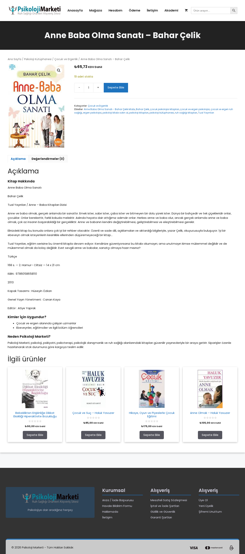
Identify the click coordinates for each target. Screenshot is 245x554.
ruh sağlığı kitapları (186, 112)
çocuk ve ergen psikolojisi (195, 109)
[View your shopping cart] (186, 10)
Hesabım (115, 10)
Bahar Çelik (142, 109)
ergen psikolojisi (92, 112)
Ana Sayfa (14, 59)
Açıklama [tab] (18, 159)
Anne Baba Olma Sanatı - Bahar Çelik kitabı (109, 109)
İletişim (152, 10)
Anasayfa (75, 10)
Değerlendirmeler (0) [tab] (48, 159)
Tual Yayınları (206, 112)
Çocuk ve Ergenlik (66, 59)
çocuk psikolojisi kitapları (164, 109)
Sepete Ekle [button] (35, 435)
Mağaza (95, 10)
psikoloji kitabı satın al (115, 112)
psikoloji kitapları (139, 112)
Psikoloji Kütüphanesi (37, 59)
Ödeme (134, 10)
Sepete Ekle (116, 87)
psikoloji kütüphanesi (161, 112)
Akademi (171, 10)
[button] (58, 70)
